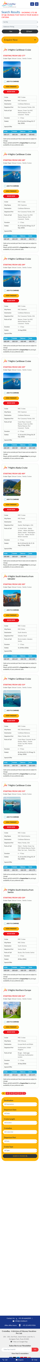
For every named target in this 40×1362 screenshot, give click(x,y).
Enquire (20, 1360)
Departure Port (10, 1137)
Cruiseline (8, 1128)
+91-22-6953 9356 (29, 1325)
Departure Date (10, 1110)
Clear (10, 31)
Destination (8, 1100)
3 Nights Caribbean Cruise (19, 50)
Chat (35, 1360)
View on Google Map (20, 1342)
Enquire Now (24, 143)
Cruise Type (8, 1147)
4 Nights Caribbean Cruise (19, 154)
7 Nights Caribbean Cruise (19, 361)
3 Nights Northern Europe (19, 990)
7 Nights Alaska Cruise (17, 468)
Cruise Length (9, 1119)
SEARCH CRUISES (19, 1156)
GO (35, 1349)
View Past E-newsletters (20, 1353)
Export (30, 31)
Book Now (11, 91)
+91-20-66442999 (24, 1318)
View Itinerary (11, 86)
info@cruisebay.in (21, 1321)
